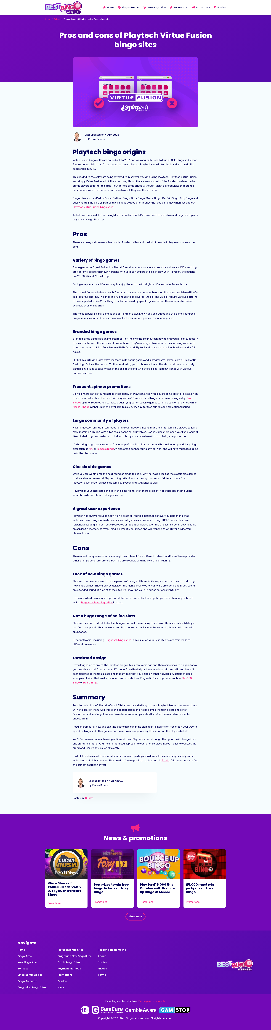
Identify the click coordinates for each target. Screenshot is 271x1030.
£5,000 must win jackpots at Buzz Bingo (200, 888)
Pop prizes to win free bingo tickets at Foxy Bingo (111, 888)
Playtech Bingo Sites (70, 950)
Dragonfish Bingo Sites (32, 987)
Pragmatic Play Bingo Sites (75, 956)
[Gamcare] (107, 1010)
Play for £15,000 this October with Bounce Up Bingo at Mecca (157, 888)
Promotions (54, 903)
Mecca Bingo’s (81, 406)
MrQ (91, 448)
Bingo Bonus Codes (30, 975)
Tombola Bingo (105, 448)
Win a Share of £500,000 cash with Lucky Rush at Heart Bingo (64, 889)
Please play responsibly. (152, 1001)
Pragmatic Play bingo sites (97, 602)
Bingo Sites (25, 956)
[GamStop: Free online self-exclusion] (174, 1010)
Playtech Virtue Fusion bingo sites (93, 207)
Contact (103, 962)
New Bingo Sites (28, 962)
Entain (165, 760)
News (61, 987)
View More (135, 916)
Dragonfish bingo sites (118, 640)
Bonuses (23, 968)
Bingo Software (27, 981)
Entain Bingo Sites (69, 962)
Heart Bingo (90, 682)
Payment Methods (69, 968)
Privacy (102, 968)
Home (21, 950)
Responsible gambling (112, 950)
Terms (102, 975)
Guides (89, 798)
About (102, 956)
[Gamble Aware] (141, 1010)
